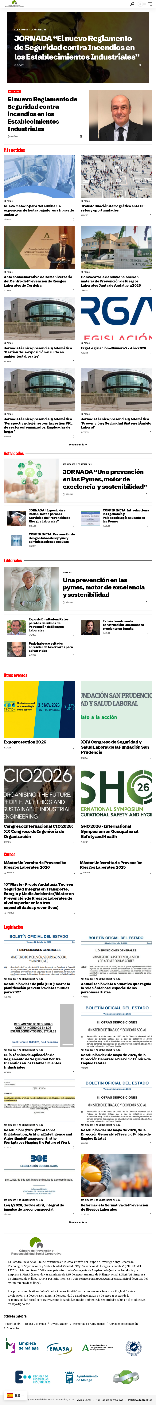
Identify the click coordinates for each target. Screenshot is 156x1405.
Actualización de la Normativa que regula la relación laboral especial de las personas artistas (116, 988)
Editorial (14, 91)
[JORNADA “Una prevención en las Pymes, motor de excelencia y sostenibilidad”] (31, 481)
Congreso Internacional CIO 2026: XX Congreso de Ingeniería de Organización (38, 831)
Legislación (13, 926)
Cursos (9, 854)
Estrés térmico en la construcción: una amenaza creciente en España (123, 625)
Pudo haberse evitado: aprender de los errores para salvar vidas (51, 647)
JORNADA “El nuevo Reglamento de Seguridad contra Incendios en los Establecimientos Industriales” (76, 47)
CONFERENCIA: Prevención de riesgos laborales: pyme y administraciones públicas (52, 538)
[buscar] (132, 4)
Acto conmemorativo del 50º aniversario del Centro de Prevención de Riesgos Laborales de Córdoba (38, 281)
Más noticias (14, 149)
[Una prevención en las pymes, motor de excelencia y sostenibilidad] (31, 589)
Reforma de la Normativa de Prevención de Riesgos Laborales (114, 1207)
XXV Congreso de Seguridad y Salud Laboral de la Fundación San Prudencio (115, 747)
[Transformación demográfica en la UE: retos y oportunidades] (116, 176)
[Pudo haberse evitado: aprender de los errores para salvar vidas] (16, 649)
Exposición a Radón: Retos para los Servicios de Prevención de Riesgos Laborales (49, 624)
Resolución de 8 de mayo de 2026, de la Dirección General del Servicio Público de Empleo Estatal (116, 1059)
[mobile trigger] (149, 4)
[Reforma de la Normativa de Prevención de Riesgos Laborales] (116, 1175)
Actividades (21, 30)
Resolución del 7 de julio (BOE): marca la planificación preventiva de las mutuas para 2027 (37, 988)
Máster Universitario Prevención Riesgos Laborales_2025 (111, 865)
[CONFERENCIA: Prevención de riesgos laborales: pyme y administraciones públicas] (16, 540)
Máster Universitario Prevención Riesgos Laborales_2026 (35, 865)
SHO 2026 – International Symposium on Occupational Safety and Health (109, 831)
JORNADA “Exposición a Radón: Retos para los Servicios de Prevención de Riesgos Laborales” (49, 515)
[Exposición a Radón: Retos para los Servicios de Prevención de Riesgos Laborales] (16, 627)
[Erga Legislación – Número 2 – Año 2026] (116, 318)
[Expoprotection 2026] (39, 709)
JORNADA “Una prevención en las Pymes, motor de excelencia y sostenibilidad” (105, 479)
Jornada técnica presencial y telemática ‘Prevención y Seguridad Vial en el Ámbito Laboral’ (116, 423)
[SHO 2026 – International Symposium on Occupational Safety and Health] (116, 794)
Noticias (8, 201)
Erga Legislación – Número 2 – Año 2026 (113, 348)
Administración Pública (31, 979)
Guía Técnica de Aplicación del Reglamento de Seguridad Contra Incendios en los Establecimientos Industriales (32, 1061)
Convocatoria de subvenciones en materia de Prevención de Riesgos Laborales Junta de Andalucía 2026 (111, 281)
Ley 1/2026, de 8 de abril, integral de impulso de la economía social (34, 1207)
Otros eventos (15, 675)
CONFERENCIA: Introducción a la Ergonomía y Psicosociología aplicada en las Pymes (126, 515)
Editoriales (13, 560)
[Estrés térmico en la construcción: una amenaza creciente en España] (90, 627)
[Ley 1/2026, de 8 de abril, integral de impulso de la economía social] (39, 1175)
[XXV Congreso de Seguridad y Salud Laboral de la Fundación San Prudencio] (116, 709)
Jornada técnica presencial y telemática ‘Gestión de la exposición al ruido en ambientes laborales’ (38, 352)
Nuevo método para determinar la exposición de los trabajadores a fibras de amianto (39, 210)
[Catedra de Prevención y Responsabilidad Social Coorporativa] (15, 4)
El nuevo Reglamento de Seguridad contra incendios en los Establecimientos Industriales (42, 113)
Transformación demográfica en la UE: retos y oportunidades (113, 208)
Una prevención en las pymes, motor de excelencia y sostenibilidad (104, 587)
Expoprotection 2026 (25, 742)
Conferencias (38, 30)
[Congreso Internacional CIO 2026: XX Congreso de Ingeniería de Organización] (39, 794)
